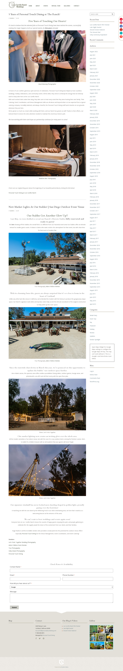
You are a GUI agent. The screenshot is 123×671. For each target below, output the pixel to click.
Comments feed (95, 378)
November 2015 (95, 283)
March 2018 (93, 193)
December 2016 (95, 245)
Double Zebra (64, 667)
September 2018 (95, 173)
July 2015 (92, 294)
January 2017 (94, 242)
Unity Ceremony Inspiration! (98, 35)
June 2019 (93, 141)
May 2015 (93, 301)
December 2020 (95, 79)
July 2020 (92, 96)
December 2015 (95, 280)
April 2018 (93, 190)
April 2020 (93, 107)
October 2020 (94, 86)
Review (92, 333)
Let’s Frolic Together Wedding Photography (22, 542)
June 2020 (93, 100)
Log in (92, 371)
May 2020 (93, 103)
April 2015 (93, 304)
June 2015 (93, 297)
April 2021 (93, 65)
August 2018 (94, 176)
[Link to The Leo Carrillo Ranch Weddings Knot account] (121, 36)
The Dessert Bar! (95, 32)
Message (13, 592)
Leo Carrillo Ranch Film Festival (99, 25)
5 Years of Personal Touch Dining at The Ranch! (34, 14)
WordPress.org (94, 381)
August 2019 (94, 135)
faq (91, 322)
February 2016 (94, 273)
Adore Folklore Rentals (53, 286)
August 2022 (94, 51)
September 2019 (95, 131)
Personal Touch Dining (29, 534)
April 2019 (93, 148)
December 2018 (95, 162)
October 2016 (94, 252)
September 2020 (95, 90)
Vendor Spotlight (95, 339)
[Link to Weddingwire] (121, 33)
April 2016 (93, 266)
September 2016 (95, 256)
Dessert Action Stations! (97, 30)
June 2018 (93, 183)
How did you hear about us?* (21, 583)
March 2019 (93, 152)
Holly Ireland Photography (17, 551)
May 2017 (93, 228)
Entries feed (93, 375)
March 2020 (93, 110)
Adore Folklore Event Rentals (18, 545)
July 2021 (92, 55)
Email (12, 575)
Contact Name (15, 567)
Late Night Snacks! (95, 27)
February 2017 (94, 238)
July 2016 (92, 263)
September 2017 (95, 214)
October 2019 (94, 128)
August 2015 (94, 290)
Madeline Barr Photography (47, 178)
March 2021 (93, 69)
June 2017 (93, 224)
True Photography (14, 548)
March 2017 (93, 235)
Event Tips (93, 319)
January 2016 (94, 276)
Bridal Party (93, 315)
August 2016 (94, 259)
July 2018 (92, 179)
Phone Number (69, 575)
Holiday (92, 329)
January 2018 (94, 200)
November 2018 (95, 166)
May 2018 (93, 186)
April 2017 (93, 231)
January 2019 (94, 159)
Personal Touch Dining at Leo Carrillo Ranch (22, 193)
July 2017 (92, 221)
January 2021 (94, 76)
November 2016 (95, 249)
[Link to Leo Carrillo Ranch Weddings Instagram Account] (121, 22)
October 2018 (94, 169)
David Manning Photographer (47, 84)
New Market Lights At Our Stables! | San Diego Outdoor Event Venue (46, 206)
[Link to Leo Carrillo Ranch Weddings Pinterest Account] (121, 19)
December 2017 (95, 204)
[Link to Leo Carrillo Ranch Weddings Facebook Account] (121, 26)
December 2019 (95, 121)
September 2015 (95, 287)
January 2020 (94, 117)
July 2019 (92, 138)
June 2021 (93, 58)
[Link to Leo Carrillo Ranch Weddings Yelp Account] (121, 29)
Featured (92, 326)
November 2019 (95, 124)
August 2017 (94, 218)
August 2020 (94, 93)
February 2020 (94, 114)
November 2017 (95, 207)
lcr (18, 18)
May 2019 (93, 145)
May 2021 (93, 62)
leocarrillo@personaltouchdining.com (46, 631)
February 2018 (94, 197)
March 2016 (93, 269)
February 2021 (94, 72)
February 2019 (94, 155)
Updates (12, 18)
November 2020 (95, 83)
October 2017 (94, 211)
